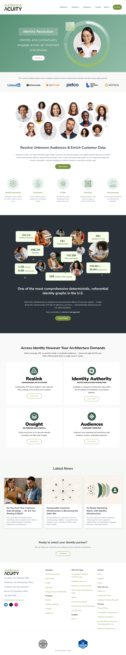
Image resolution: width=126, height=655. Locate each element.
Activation (88, 192)
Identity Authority (52, 604)
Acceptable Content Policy (107, 612)
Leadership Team (104, 595)
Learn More (34, 396)
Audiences (49, 613)
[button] (2, 44)
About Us (101, 591)
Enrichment (38, 192)
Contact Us (63, 553)
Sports (73, 597)
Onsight (48, 608)
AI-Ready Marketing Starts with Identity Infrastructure (97, 511)
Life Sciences (76, 610)
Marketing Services (78, 581)
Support (100, 578)
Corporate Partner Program (108, 600)
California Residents (105, 617)
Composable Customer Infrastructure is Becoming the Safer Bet (62, 511)
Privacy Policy (102, 608)
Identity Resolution (13, 192)
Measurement (113, 192)
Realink (48, 600)
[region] (63, 44)
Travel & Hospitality (79, 602)
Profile (63, 192)
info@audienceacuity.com (14, 600)
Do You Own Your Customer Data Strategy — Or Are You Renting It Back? (21, 511)
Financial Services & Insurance (83, 606)
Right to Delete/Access (106, 628)
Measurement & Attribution (56, 592)
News (73, 619)
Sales (99, 574)
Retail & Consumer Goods (81, 586)
